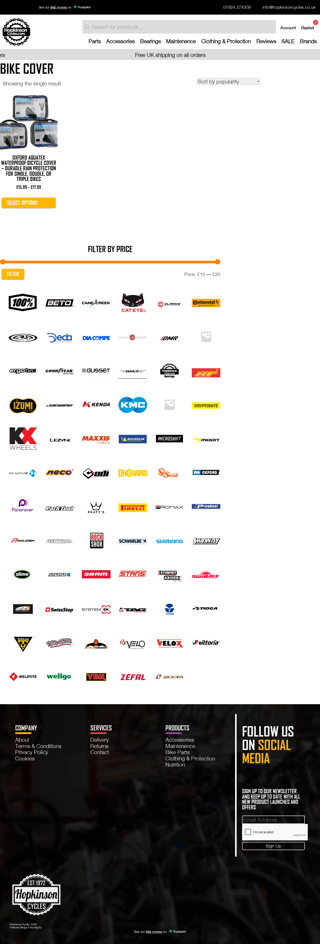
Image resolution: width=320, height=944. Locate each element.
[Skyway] (206, 540)
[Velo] (132, 642)
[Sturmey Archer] (169, 574)
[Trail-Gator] (59, 642)
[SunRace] (206, 574)
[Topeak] (23, 642)
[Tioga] (206, 608)
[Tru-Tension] (96, 642)
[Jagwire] (59, 404)
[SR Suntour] (59, 574)
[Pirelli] (132, 506)
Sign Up (273, 845)
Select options (22, 203)
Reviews (266, 41)
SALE (288, 41)
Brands (308, 41)
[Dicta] (132, 336)
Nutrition (175, 764)
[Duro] (206, 336)
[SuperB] (23, 608)
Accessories (120, 41)
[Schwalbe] (132, 540)
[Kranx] (169, 404)
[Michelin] (132, 438)
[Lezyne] (59, 438)
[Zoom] (169, 676)
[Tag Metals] (132, 608)
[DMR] (169, 336)
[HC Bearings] (169, 370)
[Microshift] (169, 438)
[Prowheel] (206, 506)
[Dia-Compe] (96, 336)
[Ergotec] (23, 370)
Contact (99, 752)
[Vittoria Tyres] (206, 642)
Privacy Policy (31, 752)
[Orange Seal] (169, 472)
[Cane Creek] (96, 302)
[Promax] (169, 506)
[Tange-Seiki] (169, 608)
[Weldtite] (23, 676)
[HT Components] (206, 370)
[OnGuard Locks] (132, 472)
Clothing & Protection (226, 41)
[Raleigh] (23, 540)
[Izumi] (23, 404)
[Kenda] (96, 404)
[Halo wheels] (132, 370)
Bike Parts (177, 752)
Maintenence (181, 41)
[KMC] (132, 404)
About (22, 739)
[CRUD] (23, 336)
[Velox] (169, 642)
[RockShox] (96, 540)
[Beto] (59, 302)
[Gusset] (96, 370)
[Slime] (23, 574)
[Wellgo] (59, 676)
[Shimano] (169, 540)
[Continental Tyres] (206, 302)
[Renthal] (59, 540)
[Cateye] (132, 302)
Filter (13, 274)
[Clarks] (169, 302)
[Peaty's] (96, 506)
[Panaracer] (23, 506)
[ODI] (96, 472)
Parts (95, 41)
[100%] (23, 302)
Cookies (25, 758)
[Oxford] (206, 472)
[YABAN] (96, 676)
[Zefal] (132, 676)
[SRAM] (96, 574)
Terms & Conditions (38, 746)
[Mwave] (23, 472)
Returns (99, 746)
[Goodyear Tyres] (59, 370)
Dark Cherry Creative (54, 927)
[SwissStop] (59, 608)
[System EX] (96, 608)
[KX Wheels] (23, 438)
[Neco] (59, 472)
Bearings (150, 41)
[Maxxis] (96, 438)
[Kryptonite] (206, 404)
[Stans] (132, 574)
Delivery (99, 739)
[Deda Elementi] (59, 336)
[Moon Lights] (206, 438)
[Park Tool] (59, 506)
